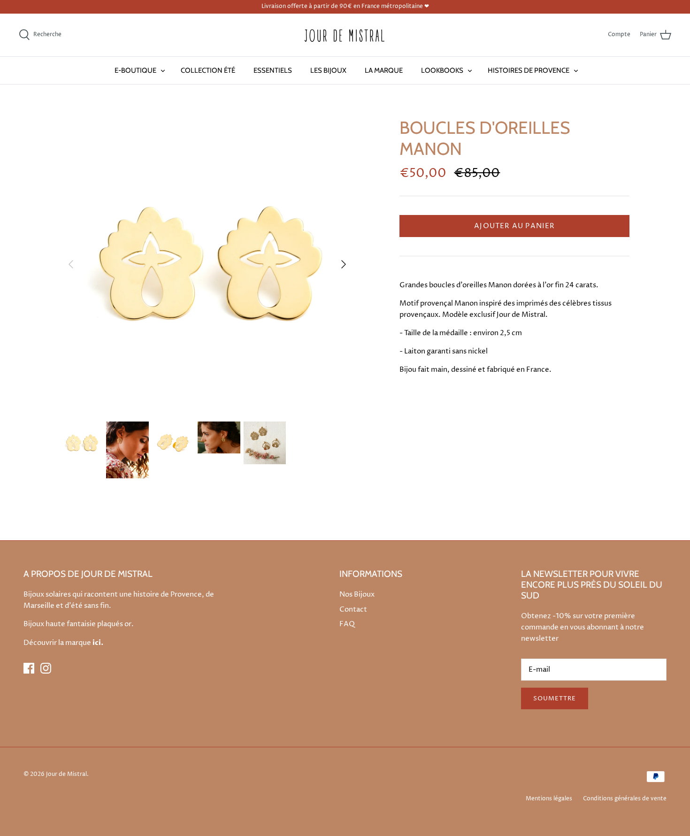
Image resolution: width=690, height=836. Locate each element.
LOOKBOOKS (442, 70)
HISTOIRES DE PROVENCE (528, 70)
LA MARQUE (384, 70)
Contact (353, 609)
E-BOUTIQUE (135, 70)
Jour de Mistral (66, 774)
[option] (207, 264)
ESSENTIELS (272, 70)
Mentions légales (549, 799)
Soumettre (554, 698)
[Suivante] (343, 264)
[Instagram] (45, 668)
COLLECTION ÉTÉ (208, 70)
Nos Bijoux (357, 594)
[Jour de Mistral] (345, 35)
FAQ (347, 624)
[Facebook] (28, 668)
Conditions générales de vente (625, 799)
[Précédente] (71, 264)
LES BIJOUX (328, 70)
